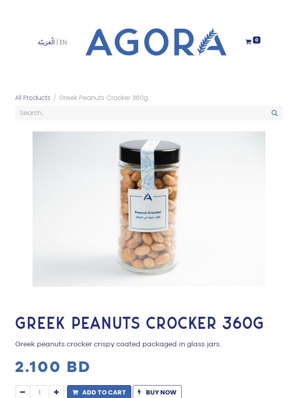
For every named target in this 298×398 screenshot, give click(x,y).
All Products (32, 97)
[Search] (275, 113)
